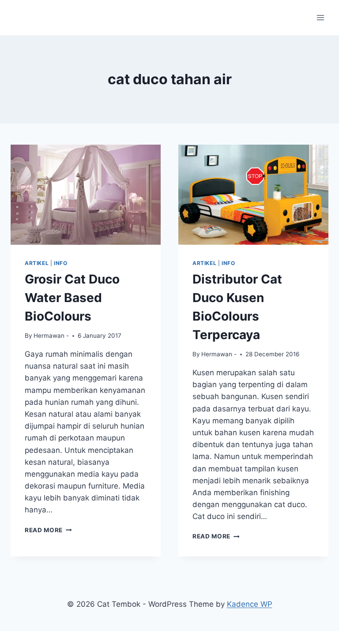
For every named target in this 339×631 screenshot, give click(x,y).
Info (60, 263)
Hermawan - (51, 335)
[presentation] (86, 195)
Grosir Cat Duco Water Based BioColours (72, 298)
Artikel (37, 263)
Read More (48, 530)
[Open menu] (320, 17)
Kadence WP (249, 604)
